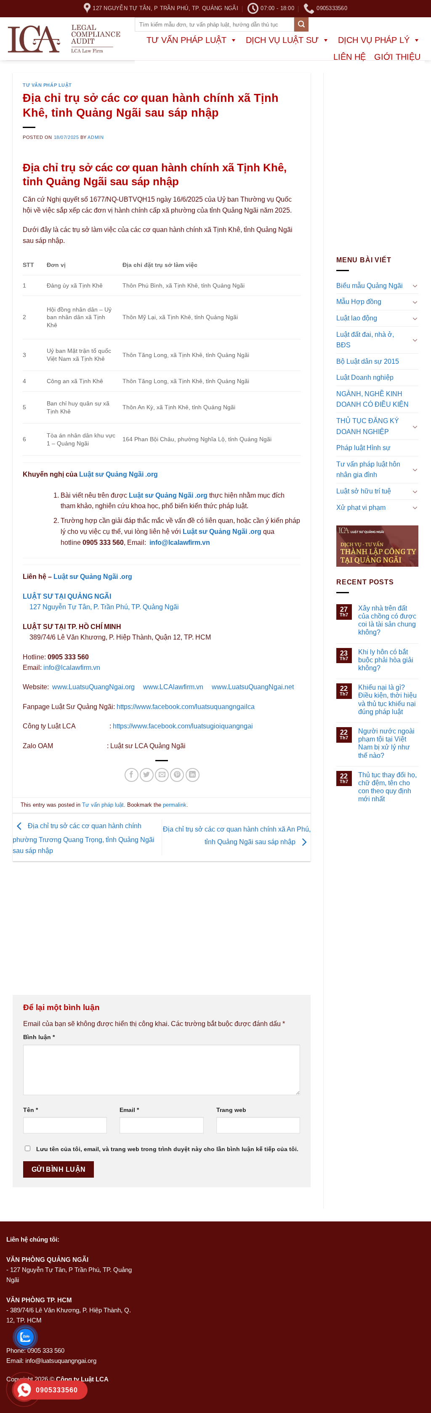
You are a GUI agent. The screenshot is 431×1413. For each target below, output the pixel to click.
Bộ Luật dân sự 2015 (367, 361)
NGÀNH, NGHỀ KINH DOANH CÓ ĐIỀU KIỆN (372, 399)
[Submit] (301, 24)
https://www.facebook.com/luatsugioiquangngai (183, 726)
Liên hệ (349, 56)
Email (129, 1109)
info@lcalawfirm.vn (179, 542)
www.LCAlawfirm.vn (173, 687)
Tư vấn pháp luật (186, 40)
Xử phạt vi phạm (361, 507)
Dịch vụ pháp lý (374, 40)
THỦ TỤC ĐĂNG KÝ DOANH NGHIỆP (367, 426)
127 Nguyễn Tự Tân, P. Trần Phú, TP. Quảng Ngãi (103, 607)
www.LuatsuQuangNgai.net (253, 687)
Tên (30, 1109)
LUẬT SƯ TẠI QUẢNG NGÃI (67, 596)
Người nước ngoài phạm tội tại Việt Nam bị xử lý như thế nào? (386, 743)
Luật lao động (356, 318)
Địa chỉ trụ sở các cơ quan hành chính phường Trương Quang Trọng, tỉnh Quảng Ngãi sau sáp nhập (83, 838)
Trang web (231, 1109)
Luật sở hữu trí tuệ (363, 491)
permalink (174, 805)
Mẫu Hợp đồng (358, 302)
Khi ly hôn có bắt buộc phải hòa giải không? (385, 660)
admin (96, 137)
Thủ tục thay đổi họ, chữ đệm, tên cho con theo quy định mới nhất (387, 787)
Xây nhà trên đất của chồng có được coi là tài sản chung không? (387, 620)
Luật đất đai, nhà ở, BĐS (365, 340)
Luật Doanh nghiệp (365, 377)
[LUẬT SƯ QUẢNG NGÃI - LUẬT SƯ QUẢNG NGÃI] (64, 39)
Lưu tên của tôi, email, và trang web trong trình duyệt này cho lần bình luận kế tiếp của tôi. (167, 1149)
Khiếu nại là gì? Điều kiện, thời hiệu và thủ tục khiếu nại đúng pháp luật (387, 699)
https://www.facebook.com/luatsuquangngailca (186, 706)
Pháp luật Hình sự (363, 447)
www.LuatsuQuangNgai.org (93, 687)
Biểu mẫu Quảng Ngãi (369, 285)
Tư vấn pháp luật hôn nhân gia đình (368, 470)
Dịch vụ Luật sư (282, 40)
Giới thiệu (397, 56)
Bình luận (39, 1037)
